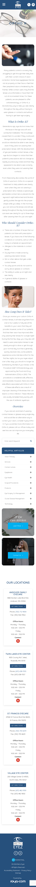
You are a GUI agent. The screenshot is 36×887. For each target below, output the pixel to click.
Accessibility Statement (12, 870)
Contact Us (17, 555)
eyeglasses (8, 472)
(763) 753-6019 (20, 731)
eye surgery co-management (15, 493)
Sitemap (18, 873)
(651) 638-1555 (20, 671)
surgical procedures (11, 483)
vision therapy (10, 457)
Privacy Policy (26, 870)
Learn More (17, 526)
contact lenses (10, 467)
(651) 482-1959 (20, 790)
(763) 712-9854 (20, 612)
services (7, 462)
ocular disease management (14, 499)
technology (9, 504)
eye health (8, 478)
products (8, 488)
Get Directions (17, 606)
